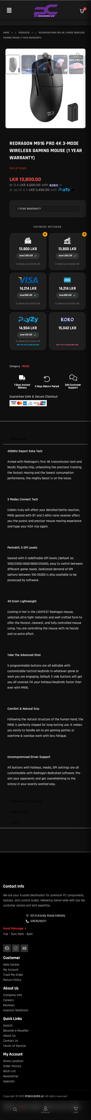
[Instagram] (15, 948)
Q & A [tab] (14, 822)
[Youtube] (24, 948)
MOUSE (25, 366)
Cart (75, 1112)
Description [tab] (18, 439)
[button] (9, 10)
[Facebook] (7, 948)
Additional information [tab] (26, 801)
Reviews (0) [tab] (19, 812)
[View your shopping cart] (82, 11)
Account (45, 1112)
